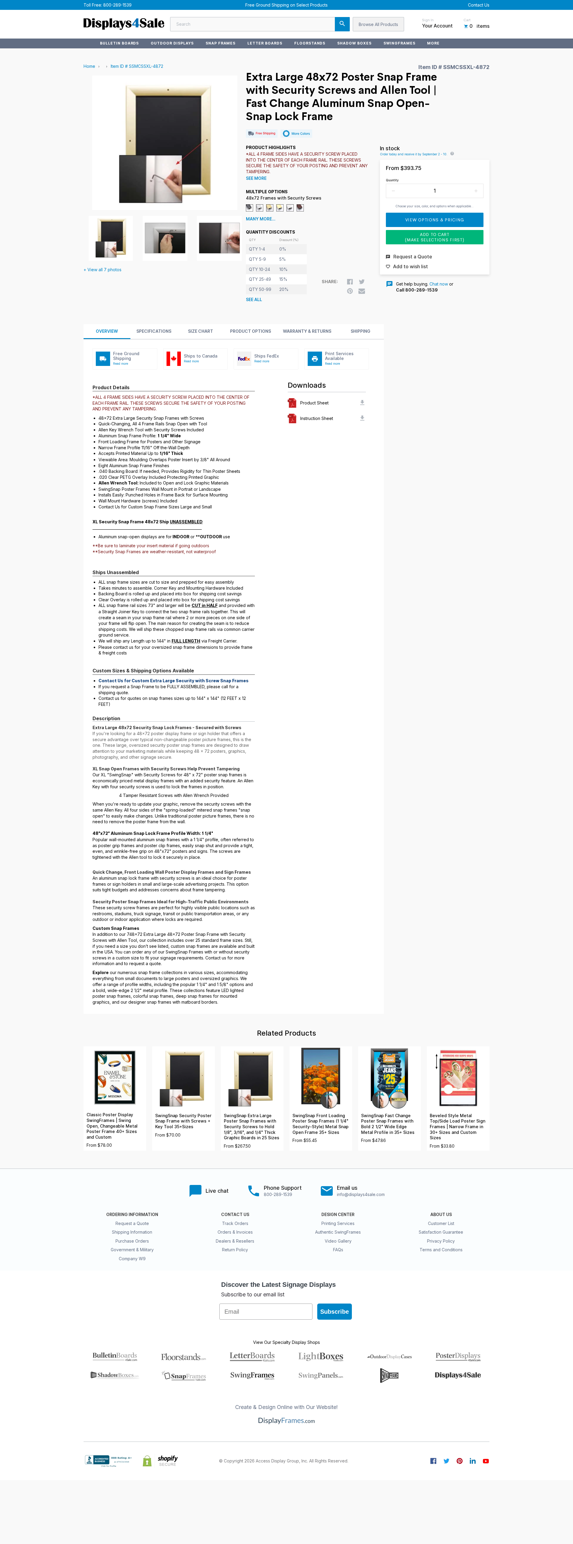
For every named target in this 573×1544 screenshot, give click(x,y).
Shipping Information (132, 1232)
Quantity (392, 180)
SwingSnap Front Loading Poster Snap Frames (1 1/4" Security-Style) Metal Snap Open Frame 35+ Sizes (320, 1124)
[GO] (342, 24)
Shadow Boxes (354, 43)
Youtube (485, 1461)
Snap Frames (221, 43)
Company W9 (132, 1258)
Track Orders (235, 1223)
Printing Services (338, 1223)
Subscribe (334, 1311)
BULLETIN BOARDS (119, 43)
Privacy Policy (441, 1241)
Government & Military (132, 1249)
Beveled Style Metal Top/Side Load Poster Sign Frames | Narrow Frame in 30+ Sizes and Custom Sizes (457, 1126)
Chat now (438, 283)
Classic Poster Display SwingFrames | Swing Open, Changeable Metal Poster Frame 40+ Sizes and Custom (112, 1125)
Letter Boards (264, 43)
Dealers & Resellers (235, 1241)
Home (89, 66)
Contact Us (478, 4)
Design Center (338, 1214)
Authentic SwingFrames (338, 1232)
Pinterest (459, 1461)
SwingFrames (399, 43)
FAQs (338, 1249)
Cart (467, 20)
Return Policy (235, 1249)
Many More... (260, 219)
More (433, 43)
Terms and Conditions (441, 1249)
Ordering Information (132, 1214)
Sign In (428, 20)
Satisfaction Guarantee (441, 1232)
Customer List (441, 1223)
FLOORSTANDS (310, 43)
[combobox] (260, 24)
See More (256, 178)
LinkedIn (472, 1461)
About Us (441, 1214)
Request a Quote (132, 1223)
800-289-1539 (117, 4)
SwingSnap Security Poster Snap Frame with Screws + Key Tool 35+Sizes (183, 1121)
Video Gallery (338, 1241)
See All (254, 299)
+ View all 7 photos (102, 269)
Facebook (433, 1461)
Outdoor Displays (172, 43)
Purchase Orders (132, 1241)
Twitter (446, 1461)
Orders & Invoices (235, 1232)
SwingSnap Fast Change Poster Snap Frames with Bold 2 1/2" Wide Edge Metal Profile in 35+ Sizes (388, 1124)
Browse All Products (378, 24)
